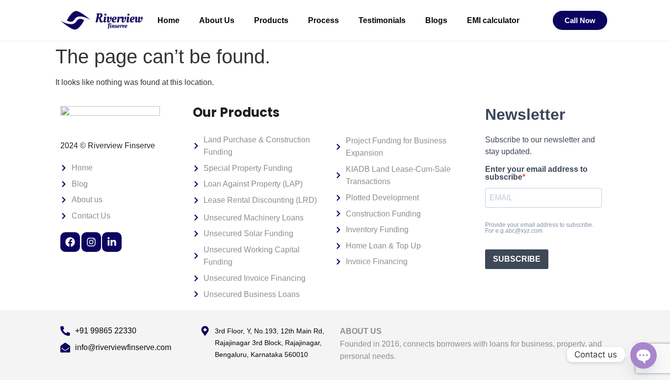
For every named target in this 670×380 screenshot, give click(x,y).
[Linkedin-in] (112, 242)
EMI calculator (493, 20)
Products (271, 20)
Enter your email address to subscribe (536, 173)
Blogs (436, 20)
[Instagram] (91, 242)
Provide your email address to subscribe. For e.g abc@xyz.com (539, 228)
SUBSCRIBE (517, 259)
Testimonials (382, 20)
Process (323, 20)
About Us (216, 20)
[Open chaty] (642, 354)
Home (168, 20)
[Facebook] (70, 242)
